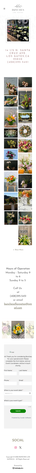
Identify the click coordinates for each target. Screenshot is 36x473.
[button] (5, 8)
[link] (18, 8)
